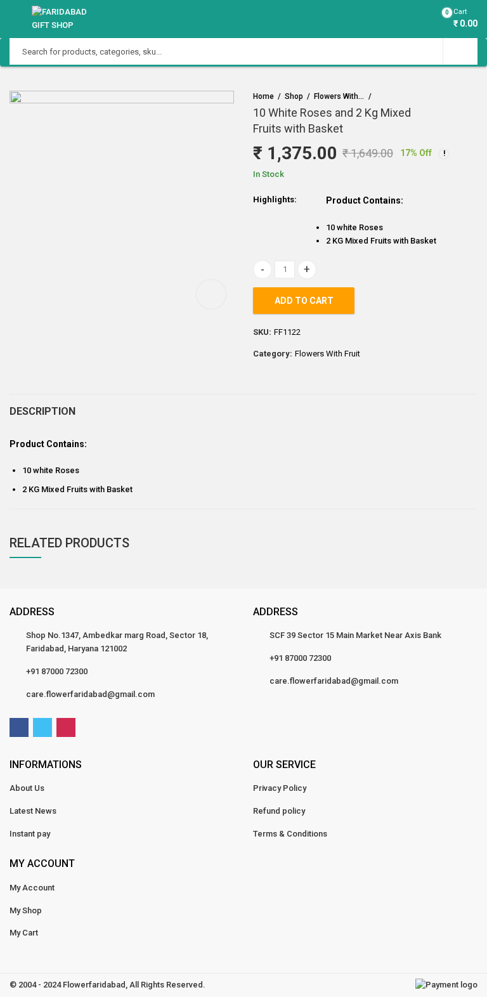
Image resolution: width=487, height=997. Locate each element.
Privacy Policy (279, 788)
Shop (294, 96)
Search (460, 51)
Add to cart (304, 301)
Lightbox (211, 294)
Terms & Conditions (290, 833)
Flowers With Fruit (339, 96)
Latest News (33, 811)
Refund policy (279, 811)
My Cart (24, 932)
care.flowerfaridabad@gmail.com (90, 694)
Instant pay (30, 833)
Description (42, 411)
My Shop (26, 910)
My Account (32, 887)
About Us (27, 788)
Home (263, 96)
